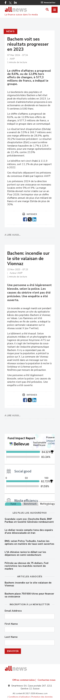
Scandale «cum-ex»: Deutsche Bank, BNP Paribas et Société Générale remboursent (29, 520)
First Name (11, 623)
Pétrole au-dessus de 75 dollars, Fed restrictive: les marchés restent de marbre (26, 566)
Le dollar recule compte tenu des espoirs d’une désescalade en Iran (29, 531)
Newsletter (49, 2)
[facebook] (25, 219)
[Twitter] (10, 3)
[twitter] (30, 219)
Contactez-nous (46, 679)
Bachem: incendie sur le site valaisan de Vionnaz (28, 584)
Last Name (11, 637)
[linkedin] (34, 219)
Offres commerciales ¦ (24, 679)
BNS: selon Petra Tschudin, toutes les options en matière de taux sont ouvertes (29, 542)
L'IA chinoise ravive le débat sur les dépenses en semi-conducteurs (25, 553)
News (10, 31)
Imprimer (32, 214)
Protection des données (42, 697)
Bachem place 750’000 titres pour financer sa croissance (29, 595)
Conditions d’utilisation (19, 697)
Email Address (13, 610)
